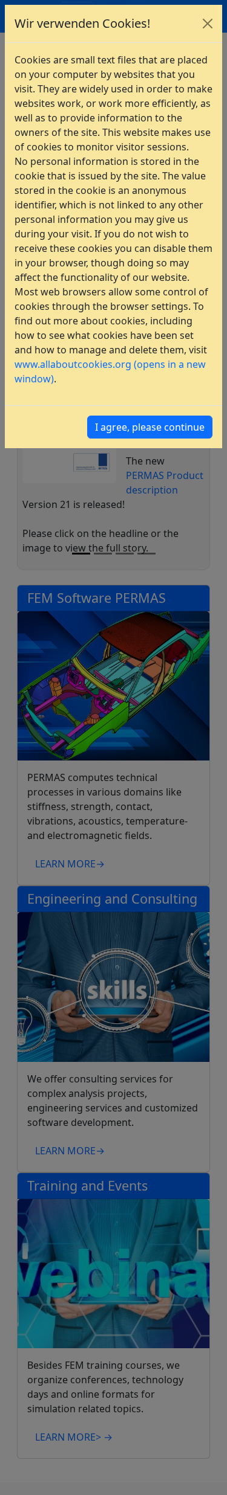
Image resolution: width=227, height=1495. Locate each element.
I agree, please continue (150, 427)
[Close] (207, 23)
